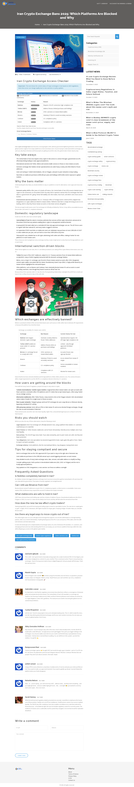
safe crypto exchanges (95, 204)
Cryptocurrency (40, 74)
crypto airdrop (108, 189)
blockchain (108, 185)
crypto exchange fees (94, 180)
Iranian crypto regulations (43, 535)
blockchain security (93, 171)
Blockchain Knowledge (96, 51)
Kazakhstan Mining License (121, 3)
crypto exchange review (95, 175)
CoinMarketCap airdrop (95, 152)
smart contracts (109, 156)
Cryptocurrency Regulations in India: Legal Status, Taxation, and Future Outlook (101, 92)
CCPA (70, 778)
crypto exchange (93, 166)
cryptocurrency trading (95, 185)
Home (37, 24)
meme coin (105, 166)
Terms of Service (73, 774)
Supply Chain (93, 64)
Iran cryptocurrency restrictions (25, 540)
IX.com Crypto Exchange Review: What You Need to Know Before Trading (101, 79)
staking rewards (107, 194)
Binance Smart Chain (94, 208)
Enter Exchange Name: (24, 131)
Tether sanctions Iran (61, 535)
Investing (92, 60)
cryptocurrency (110, 161)
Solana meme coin (93, 194)
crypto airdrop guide (94, 156)
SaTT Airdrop (102, 3)
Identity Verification (95, 56)
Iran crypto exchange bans (24, 535)
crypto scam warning (94, 189)
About (70, 772)
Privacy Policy (72, 776)
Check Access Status (49, 138)
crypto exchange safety (95, 161)
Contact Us (71, 780)
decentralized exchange (95, 147)
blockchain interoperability (96, 199)
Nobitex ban (75, 535)
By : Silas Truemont (23, 74)
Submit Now (21, 755)
